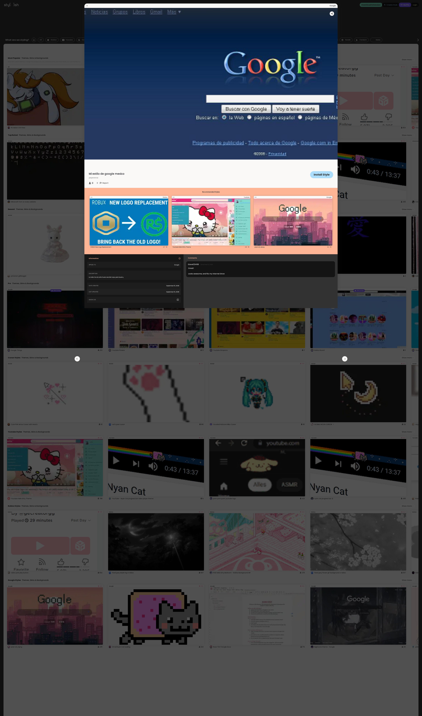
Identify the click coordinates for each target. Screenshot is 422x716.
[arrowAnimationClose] (77, 359)
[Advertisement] (9, 358)
